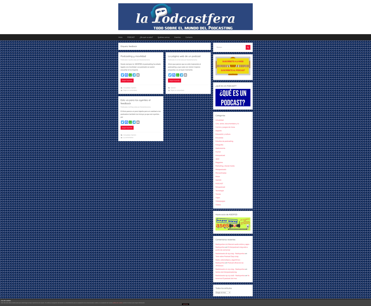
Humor (218, 152)
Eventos (177, 37)
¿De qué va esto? (146, 37)
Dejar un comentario (130, 90)
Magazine (219, 162)
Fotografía (219, 145)
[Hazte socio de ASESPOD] (232, 224)
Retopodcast (220, 187)
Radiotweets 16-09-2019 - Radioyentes (230, 253)
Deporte (218, 131)
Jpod (217, 159)
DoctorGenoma (144, 60)
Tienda (218, 194)
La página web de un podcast (184, 56)
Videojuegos (220, 201)
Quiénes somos (164, 37)
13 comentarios (128, 137)
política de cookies (118, 302)
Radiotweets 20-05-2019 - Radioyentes (230, 269)
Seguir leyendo (127, 80)
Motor (217, 176)
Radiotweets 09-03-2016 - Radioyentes (230, 275)
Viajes (217, 198)
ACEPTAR (185, 304)
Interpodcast (220, 155)
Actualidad (126, 88)
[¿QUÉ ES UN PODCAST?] (232, 97)
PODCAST (131, 37)
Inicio (120, 37)
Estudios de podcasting (224, 141)
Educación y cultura (222, 134)
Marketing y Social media (224, 166)
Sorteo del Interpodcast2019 (226, 272)
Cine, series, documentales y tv (227, 124)
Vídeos (218, 205)
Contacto (189, 37)
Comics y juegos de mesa (225, 127)
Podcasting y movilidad (133, 56)
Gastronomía (220, 148)
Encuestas (219, 138)
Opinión (133, 88)
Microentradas (220, 173)
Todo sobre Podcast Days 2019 (226, 256)
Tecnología (219, 191)
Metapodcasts (220, 169)
